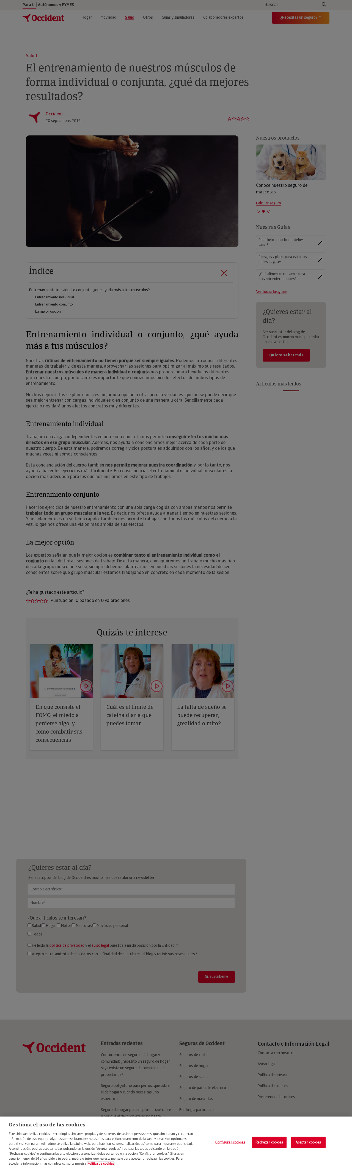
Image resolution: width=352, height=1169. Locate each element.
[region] (176, 1143)
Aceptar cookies (308, 1142)
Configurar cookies (230, 1142)
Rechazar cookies (269, 1142)
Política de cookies (100, 1163)
